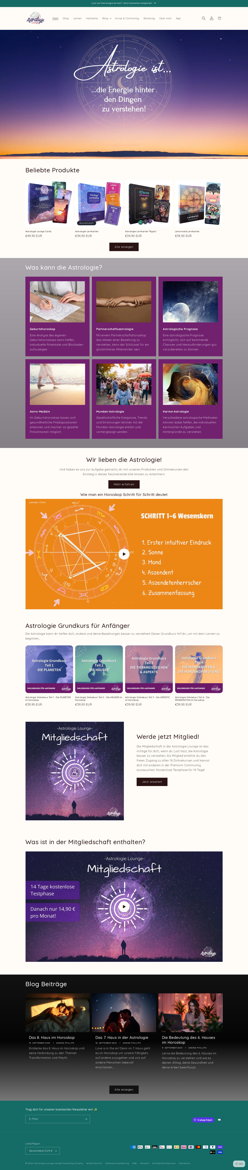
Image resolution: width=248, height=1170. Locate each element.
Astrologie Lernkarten (86, 231)
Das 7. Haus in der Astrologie (121, 1037)
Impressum (184, 1163)
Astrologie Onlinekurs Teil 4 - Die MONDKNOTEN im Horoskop (192, 698)
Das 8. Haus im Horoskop (52, 1037)
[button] (106, 18)
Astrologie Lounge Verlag (47, 1163)
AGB (134, 1163)
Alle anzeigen (124, 247)
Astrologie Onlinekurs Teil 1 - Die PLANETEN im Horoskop (48, 698)
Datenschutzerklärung (117, 1163)
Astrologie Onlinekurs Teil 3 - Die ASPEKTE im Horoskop (147, 698)
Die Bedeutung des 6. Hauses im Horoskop (188, 1040)
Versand (144, 1163)
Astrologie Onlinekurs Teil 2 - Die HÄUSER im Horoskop (98, 698)
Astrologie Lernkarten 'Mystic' (141, 231)
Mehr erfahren (124, 484)
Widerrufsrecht (94, 1163)
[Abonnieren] (86, 1119)
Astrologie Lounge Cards (38, 231)
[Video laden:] (124, 554)
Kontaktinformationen (164, 1163)
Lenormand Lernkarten (187, 231)
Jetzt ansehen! (152, 781)
